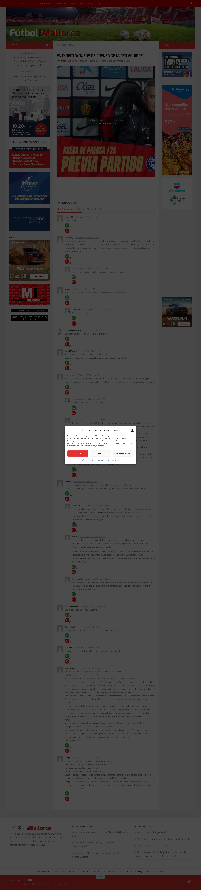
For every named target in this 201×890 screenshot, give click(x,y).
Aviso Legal (116, 460)
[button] (132, 430)
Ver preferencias (123, 453)
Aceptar (77, 453)
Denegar (100, 453)
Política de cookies (87, 460)
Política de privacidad (103, 460)
